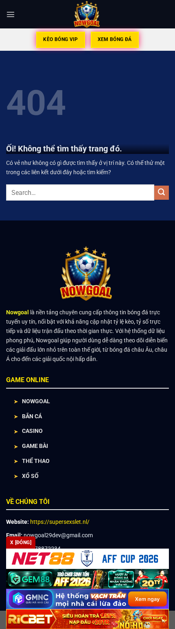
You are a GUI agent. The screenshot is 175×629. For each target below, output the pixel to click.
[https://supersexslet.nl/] (88, 14)
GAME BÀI (35, 446)
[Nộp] (161, 193)
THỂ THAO (36, 461)
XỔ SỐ (30, 476)
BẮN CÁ (32, 416)
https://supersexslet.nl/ (60, 522)
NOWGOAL (36, 401)
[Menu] (10, 14)
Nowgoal (17, 312)
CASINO (32, 431)
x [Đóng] (20, 542)
